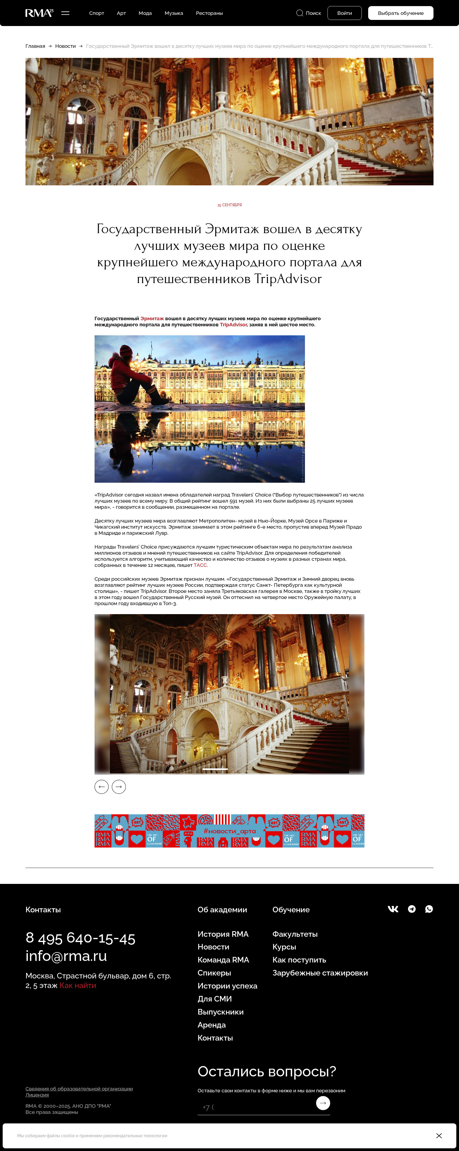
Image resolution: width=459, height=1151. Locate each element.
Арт (121, 13)
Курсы (284, 946)
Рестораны (209, 13)
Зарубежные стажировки (320, 972)
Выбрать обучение (401, 13)
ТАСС (200, 565)
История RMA (223, 934)
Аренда (212, 1024)
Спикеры (214, 972)
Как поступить (299, 959)
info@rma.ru (66, 955)
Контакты (215, 1037)
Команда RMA (223, 959)
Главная (35, 46)
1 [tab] (215, 769)
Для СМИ (215, 998)
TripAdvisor (233, 324)
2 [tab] (244, 769)
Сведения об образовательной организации (79, 1089)
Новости (65, 46)
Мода (145, 13)
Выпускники (221, 1011)
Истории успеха (227, 985)
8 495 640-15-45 (80, 937)
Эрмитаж (153, 318)
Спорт (96, 13)
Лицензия (37, 1095)
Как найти (78, 985)
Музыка (174, 13)
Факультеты (295, 934)
